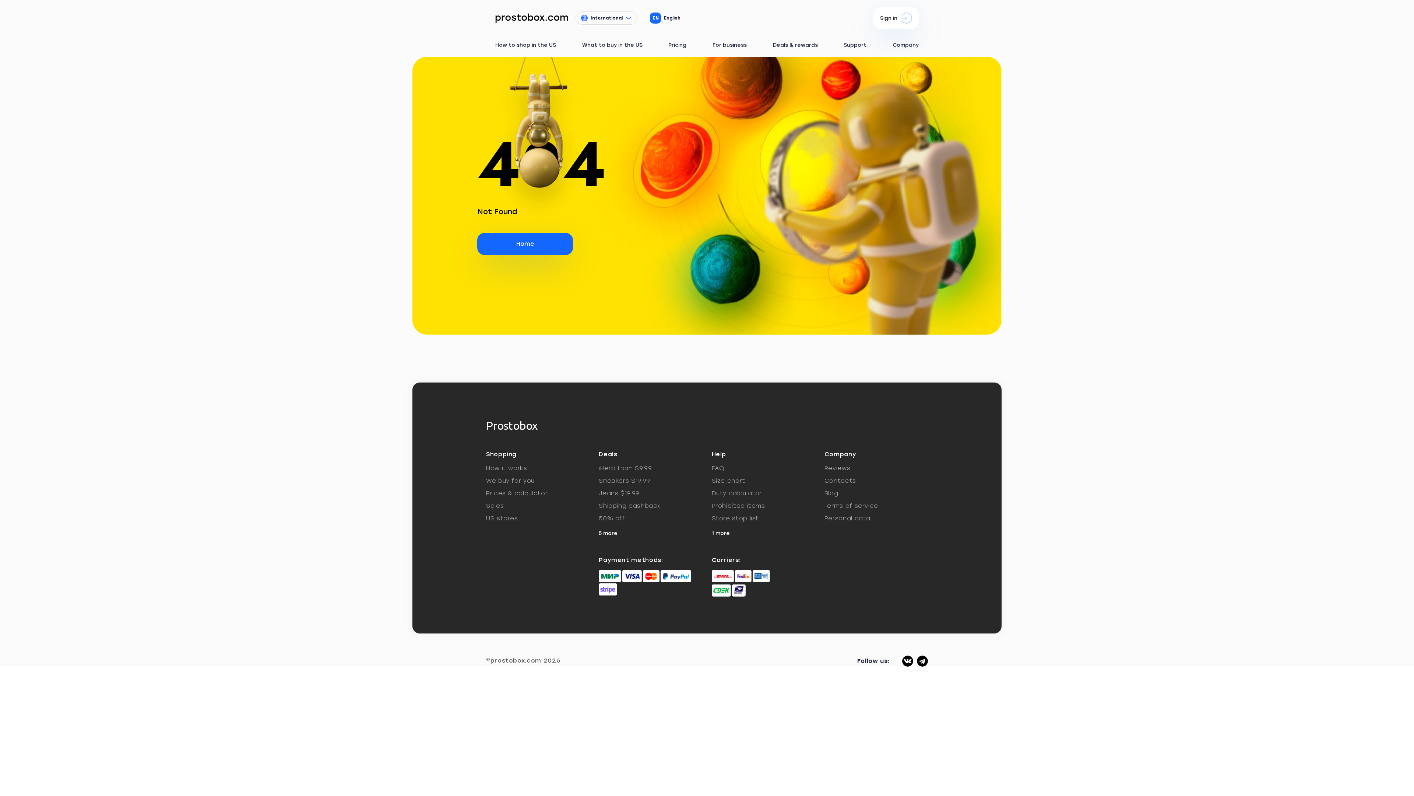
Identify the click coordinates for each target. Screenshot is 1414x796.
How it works (506, 468)
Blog (831, 493)
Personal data (847, 518)
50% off (612, 518)
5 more (608, 533)
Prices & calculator (517, 493)
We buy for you (510, 480)
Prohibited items (738, 505)
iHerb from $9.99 (625, 468)
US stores (502, 518)
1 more (721, 533)
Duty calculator (737, 493)
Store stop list (735, 518)
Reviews (837, 468)
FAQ (718, 468)
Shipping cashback (630, 505)
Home (525, 243)
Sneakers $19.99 (624, 480)
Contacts (840, 480)
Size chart (728, 480)
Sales (495, 505)
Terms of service (851, 505)
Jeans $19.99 (619, 493)
